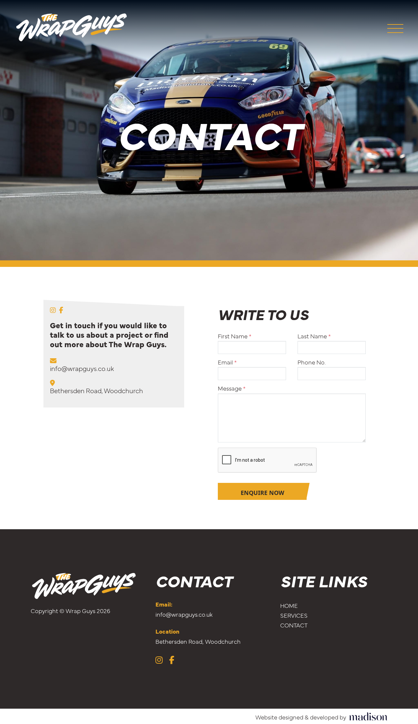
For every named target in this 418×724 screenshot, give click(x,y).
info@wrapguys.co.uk (82, 368)
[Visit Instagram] (53, 309)
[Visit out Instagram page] (159, 659)
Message (232, 388)
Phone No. (311, 362)
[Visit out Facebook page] (171, 659)
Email (227, 362)
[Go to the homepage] (72, 27)
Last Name (314, 336)
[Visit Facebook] (61, 309)
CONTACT (294, 625)
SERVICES (294, 615)
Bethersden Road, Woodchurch (96, 390)
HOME (289, 605)
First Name (234, 336)
